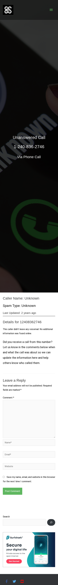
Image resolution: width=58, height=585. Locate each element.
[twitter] (16, 581)
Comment (8, 397)
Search (6, 516)
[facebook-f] (8, 581)
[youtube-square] (22, 581)
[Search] (51, 522)
